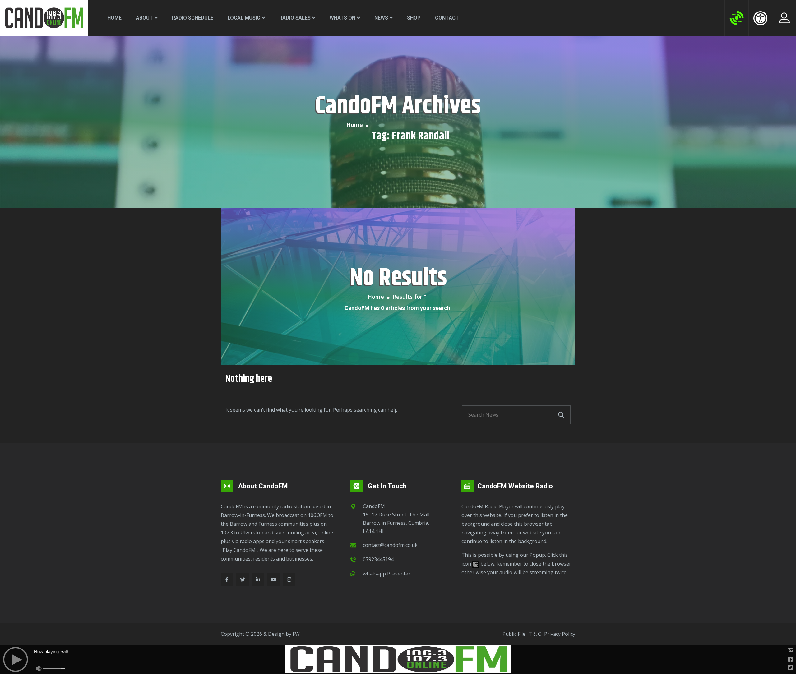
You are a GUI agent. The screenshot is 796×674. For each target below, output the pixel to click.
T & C (535, 633)
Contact (447, 18)
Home (114, 18)
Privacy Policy (559, 633)
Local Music (244, 18)
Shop (414, 18)
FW (296, 633)
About (144, 18)
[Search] (561, 414)
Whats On (342, 18)
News (381, 18)
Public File (513, 633)
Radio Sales (295, 18)
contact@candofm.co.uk (390, 545)
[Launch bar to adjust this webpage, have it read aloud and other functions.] (760, 18)
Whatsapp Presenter (386, 573)
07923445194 (378, 559)
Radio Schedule (192, 18)
